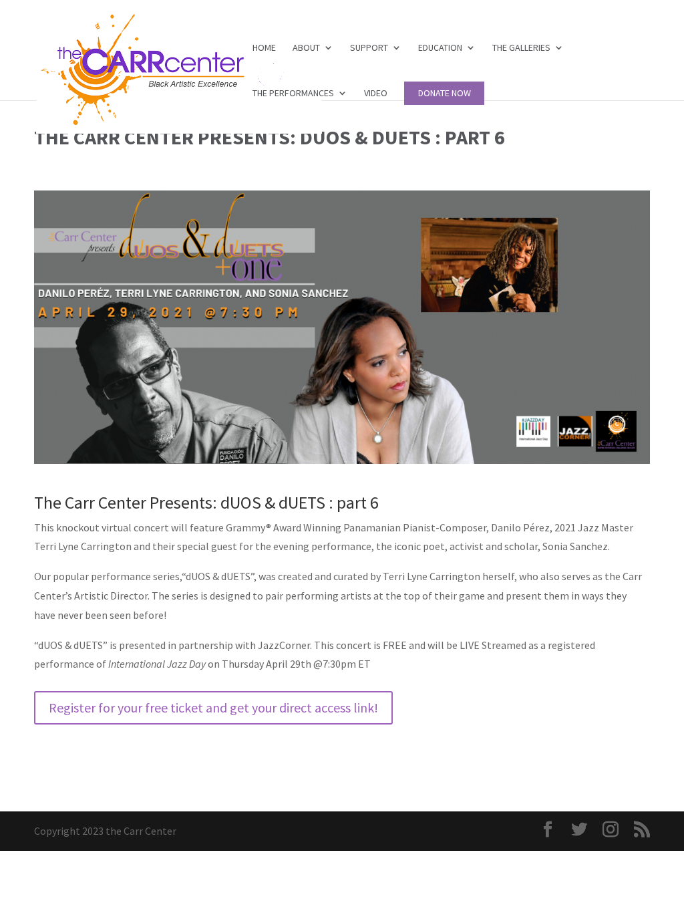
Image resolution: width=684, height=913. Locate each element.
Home (264, 48)
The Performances (293, 93)
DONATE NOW (444, 93)
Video (375, 93)
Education (440, 48)
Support (369, 48)
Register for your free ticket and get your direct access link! (213, 707)
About (306, 48)
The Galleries (521, 48)
